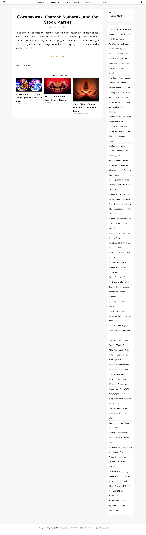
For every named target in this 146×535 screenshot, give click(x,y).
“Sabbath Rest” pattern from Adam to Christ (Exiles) (118, 413)
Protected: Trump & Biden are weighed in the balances (119, 107)
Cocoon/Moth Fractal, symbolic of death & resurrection (118, 505)
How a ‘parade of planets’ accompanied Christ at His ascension (119, 185)
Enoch (65, 2)
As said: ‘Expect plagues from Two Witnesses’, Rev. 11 (120, 331)
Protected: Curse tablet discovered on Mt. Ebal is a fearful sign (120, 170)
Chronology (52, 2)
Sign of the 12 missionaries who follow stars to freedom (120, 292)
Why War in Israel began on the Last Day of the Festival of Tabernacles (119, 49)
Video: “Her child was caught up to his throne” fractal (85, 107)
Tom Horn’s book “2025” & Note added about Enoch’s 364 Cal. (120, 209)
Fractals (77, 2)
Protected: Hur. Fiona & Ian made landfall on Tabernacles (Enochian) (120, 122)
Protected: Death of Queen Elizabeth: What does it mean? (120, 136)
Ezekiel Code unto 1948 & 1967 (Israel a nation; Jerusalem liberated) (119, 374)
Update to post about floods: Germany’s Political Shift (120, 437)
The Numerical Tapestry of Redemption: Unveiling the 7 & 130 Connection (120, 34)
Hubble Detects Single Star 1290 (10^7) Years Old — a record (120, 223)
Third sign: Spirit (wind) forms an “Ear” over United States (120, 316)
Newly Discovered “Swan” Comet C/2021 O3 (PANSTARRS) (119, 491)
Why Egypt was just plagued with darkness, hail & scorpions (120, 399)
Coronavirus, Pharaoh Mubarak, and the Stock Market (57, 19)
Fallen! (104, 2)
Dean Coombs (23, 65)
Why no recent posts (117, 262)
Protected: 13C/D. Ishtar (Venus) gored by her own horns (29, 97)
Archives (113, 12)
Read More (57, 56)
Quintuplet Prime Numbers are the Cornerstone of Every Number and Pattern (120, 83)
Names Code (91, 2)
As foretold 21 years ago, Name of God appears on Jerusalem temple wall (119, 476)
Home (39, 2)
